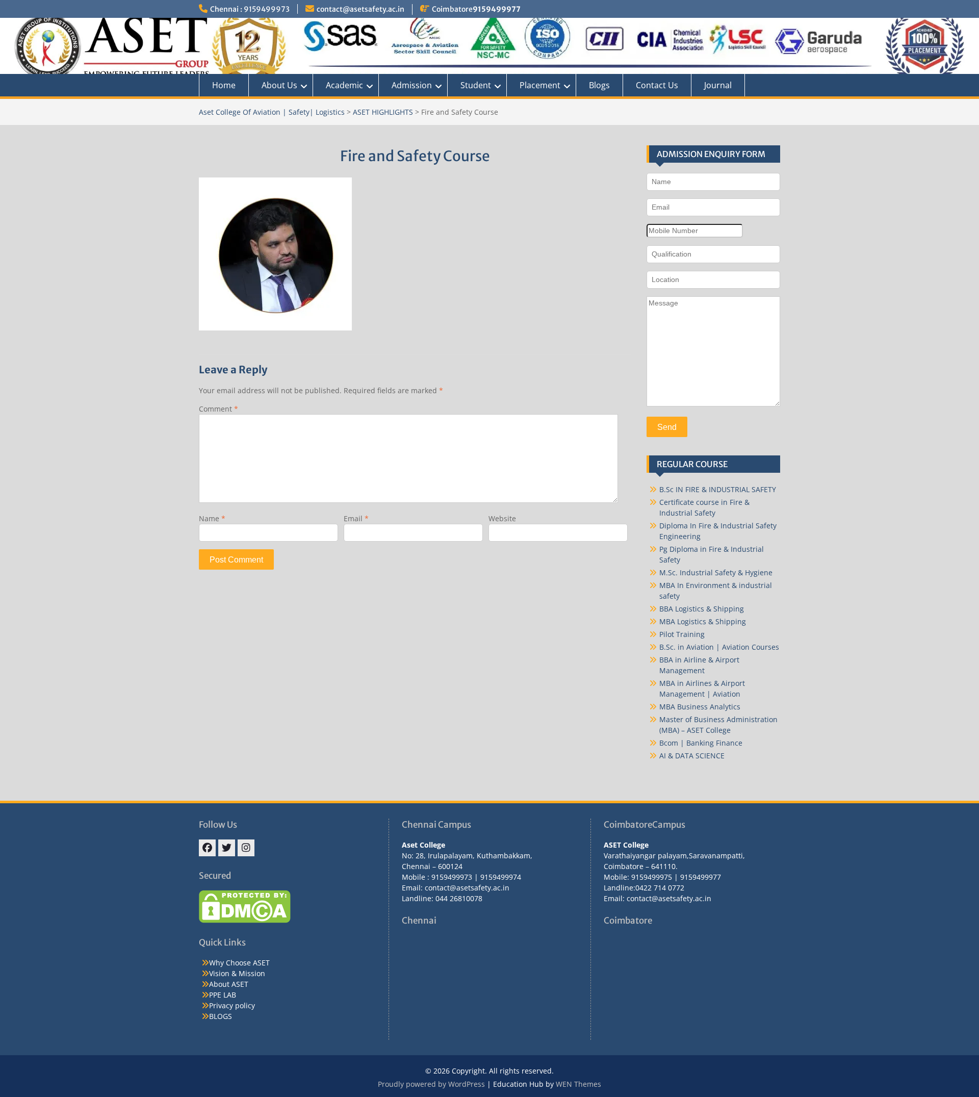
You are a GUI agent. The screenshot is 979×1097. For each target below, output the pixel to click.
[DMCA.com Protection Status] (245, 920)
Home (224, 85)
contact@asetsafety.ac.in (360, 9)
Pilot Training (682, 634)
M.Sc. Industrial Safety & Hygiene (715, 572)
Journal (718, 85)
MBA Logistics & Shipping (702, 621)
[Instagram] (246, 847)
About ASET (228, 984)
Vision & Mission (237, 973)
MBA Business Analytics (699, 706)
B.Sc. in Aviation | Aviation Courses (719, 647)
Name (212, 518)
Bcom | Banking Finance (700, 743)
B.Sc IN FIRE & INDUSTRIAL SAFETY (717, 489)
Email (356, 518)
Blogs (599, 85)
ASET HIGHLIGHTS (383, 112)
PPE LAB (222, 995)
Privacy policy (232, 1005)
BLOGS (220, 1016)
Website (502, 518)
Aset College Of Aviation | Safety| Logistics (272, 112)
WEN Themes (578, 1084)
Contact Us (657, 85)
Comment (218, 409)
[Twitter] (226, 847)
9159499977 (497, 9)
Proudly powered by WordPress (431, 1084)
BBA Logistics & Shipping (701, 609)
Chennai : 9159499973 (250, 9)
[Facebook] (207, 847)
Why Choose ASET (239, 962)
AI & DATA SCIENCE (692, 755)
